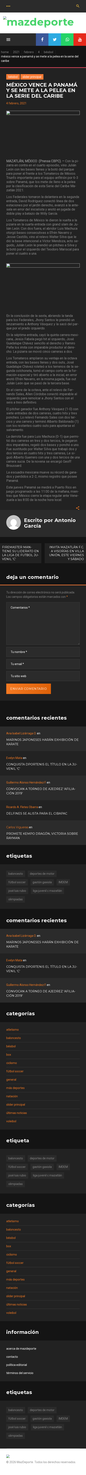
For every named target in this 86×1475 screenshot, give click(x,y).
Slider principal (32, 76)
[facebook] (42, 39)
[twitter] (54, 39)
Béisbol (48, 52)
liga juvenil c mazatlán (47, 890)
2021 (16, 52)
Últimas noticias (16, 1113)
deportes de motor (42, 873)
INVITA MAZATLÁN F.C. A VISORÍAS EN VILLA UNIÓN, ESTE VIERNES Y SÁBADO (66, 553)
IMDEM (63, 882)
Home (5, 52)
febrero (29, 52)
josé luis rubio (17, 890)
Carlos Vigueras (17, 827)
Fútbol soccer (15, 1071)
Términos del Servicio (19, 1373)
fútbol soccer (17, 882)
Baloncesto (13, 1038)
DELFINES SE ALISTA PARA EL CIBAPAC (36, 813)
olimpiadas (15, 899)
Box (8, 1054)
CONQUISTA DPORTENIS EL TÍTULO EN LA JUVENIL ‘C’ (41, 766)
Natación (12, 1096)
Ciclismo (11, 1063)
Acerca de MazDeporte (21, 1348)
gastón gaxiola (42, 882)
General (11, 1079)
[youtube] (79, 39)
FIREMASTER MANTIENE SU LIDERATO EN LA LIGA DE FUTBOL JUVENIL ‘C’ (20, 553)
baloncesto (15, 873)
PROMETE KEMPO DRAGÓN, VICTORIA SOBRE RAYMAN (42, 836)
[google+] (67, 39)
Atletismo (12, 1029)
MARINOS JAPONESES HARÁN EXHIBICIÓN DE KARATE (42, 742)
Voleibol (11, 1121)
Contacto (12, 1356)
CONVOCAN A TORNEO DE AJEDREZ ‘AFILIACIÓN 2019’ (40, 791)
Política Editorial (16, 1365)
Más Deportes (15, 1088)
